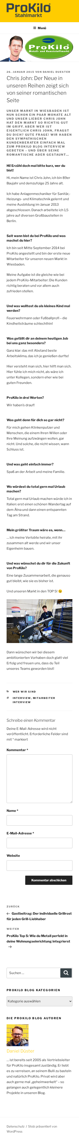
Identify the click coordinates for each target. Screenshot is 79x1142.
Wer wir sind (24, 691)
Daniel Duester (56, 71)
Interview (22, 698)
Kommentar (17, 750)
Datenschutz (16, 1126)
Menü (42, 28)
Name (12, 811)
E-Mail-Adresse (20, 833)
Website (13, 856)
